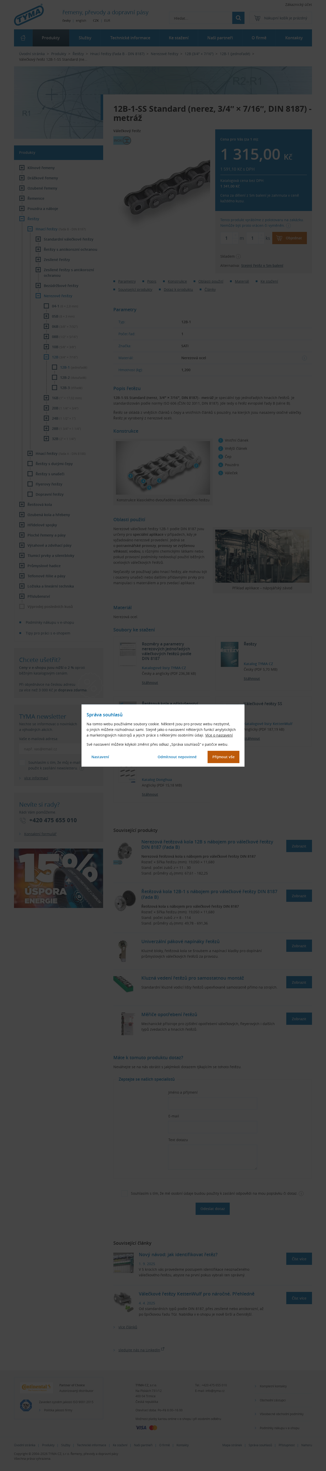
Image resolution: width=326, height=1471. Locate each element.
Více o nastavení (219, 735)
